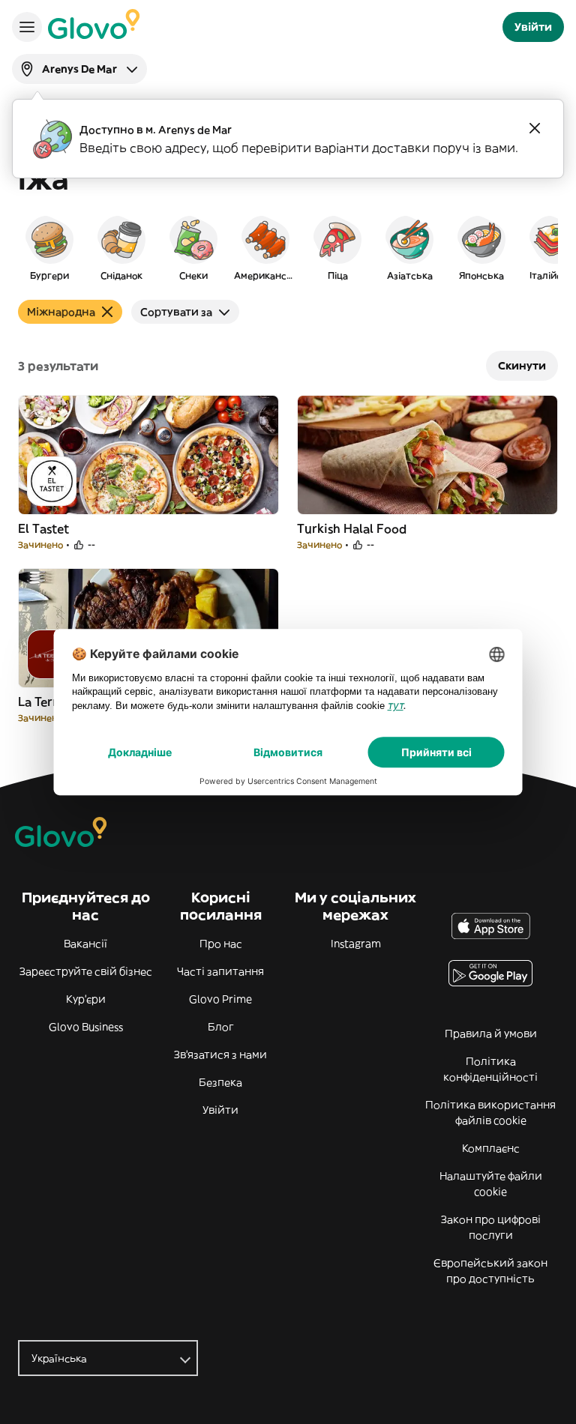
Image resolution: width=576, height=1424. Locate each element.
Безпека (220, 1082)
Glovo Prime (220, 999)
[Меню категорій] (27, 27)
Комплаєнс (491, 1148)
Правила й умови (491, 1033)
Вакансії (85, 943)
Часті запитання (220, 971)
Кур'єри (86, 999)
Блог (221, 1027)
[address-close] (535, 128)
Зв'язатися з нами (220, 1054)
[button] (49, 247)
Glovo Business (86, 1027)
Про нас (221, 943)
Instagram (356, 943)
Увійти (220, 1110)
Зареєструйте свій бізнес (86, 971)
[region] (288, 247)
